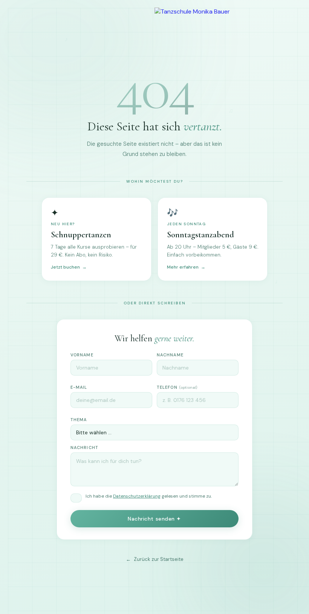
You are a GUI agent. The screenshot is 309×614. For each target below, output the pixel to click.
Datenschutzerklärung (137, 496)
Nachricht (84, 447)
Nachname (170, 354)
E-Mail (78, 387)
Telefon (177, 387)
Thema (78, 419)
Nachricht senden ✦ (154, 518)
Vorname (81, 354)
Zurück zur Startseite (159, 559)
